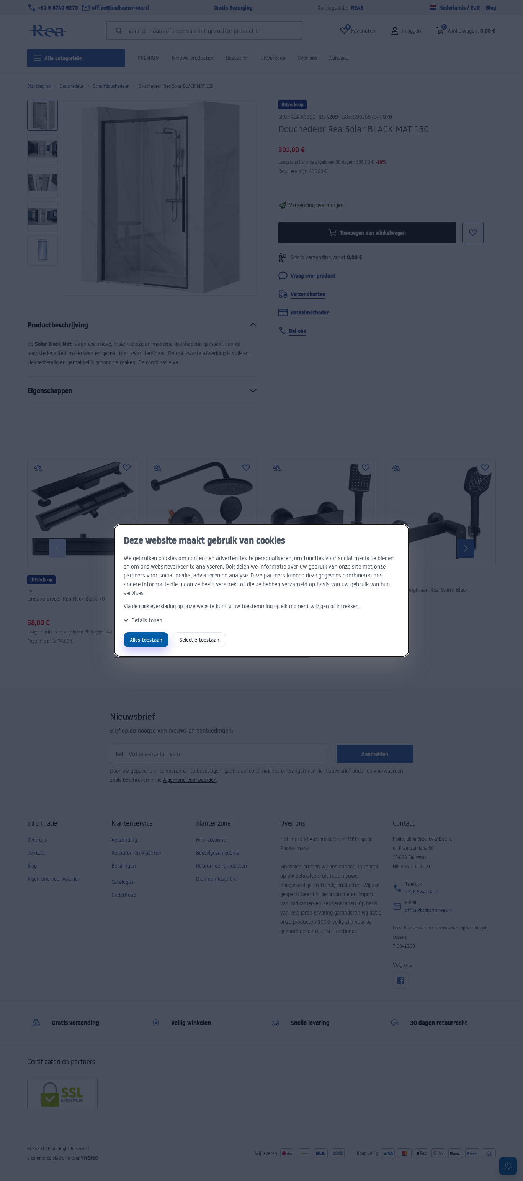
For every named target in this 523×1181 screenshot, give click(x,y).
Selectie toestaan (199, 639)
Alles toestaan (146, 639)
